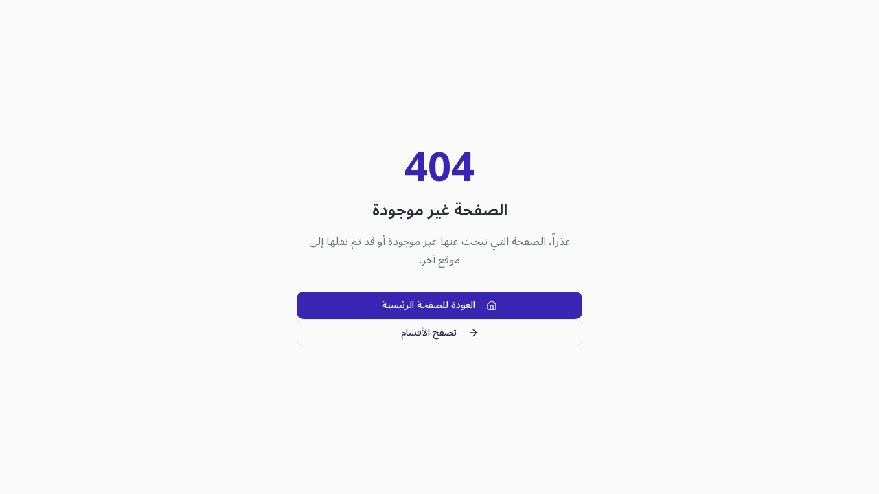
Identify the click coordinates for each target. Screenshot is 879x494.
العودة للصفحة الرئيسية (428, 305)
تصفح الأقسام (429, 332)
